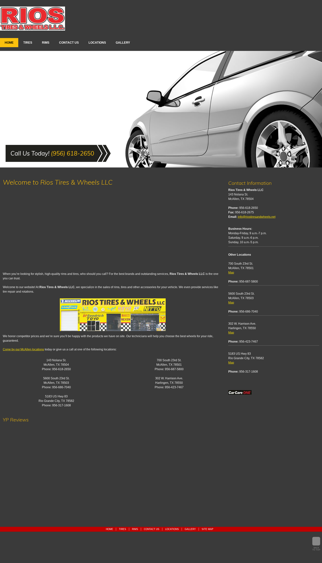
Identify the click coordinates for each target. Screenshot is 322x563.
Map (231, 272)
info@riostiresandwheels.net (256, 216)
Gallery (123, 42)
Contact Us (69, 42)
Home (9, 42)
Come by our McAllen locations (23, 349)
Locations (97, 42)
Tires (27, 42)
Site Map (207, 529)
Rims (45, 42)
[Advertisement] (113, 230)
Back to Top (316, 549)
